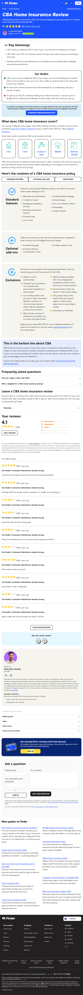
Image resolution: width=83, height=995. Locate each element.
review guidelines (34, 443)
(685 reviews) (26, 26)
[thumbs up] (38, 641)
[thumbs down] (44, 641)
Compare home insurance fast (41, 113)
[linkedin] (11, 675)
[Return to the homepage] (11, 3)
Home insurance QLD (10, 883)
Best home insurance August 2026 (57, 891)
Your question (36, 770)
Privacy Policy (38, 806)
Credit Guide (68, 985)
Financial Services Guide (57, 985)
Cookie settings (76, 962)
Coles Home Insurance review (14, 900)
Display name (10, 770)
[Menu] (3, 3)
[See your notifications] (71, 3)
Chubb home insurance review (14, 850)
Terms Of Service (52, 802)
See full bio (14, 690)
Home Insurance (14, 8)
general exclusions (62, 327)
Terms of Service (49, 806)
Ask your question (40, 794)
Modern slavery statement (64, 962)
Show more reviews (41, 627)
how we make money (41, 986)
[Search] (61, 3)
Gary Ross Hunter (12, 669)
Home (4, 8)
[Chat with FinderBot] (66, 3)
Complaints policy (49, 962)
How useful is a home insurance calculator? (19, 828)
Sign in (16, 795)
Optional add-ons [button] (41, 179)
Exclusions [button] (68, 179)
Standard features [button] (15, 179)
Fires (9, 152)
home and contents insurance (22, 129)
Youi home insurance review (54, 842)
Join (78, 3)
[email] (6, 675)
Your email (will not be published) (14, 780)
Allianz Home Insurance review (55, 858)
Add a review (9, 433)
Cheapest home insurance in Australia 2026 (61, 878)
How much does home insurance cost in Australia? (18, 865)
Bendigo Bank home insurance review (58, 828)
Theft (25, 152)
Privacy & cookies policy (36, 962)
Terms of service (23, 962)
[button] (41, 716)
